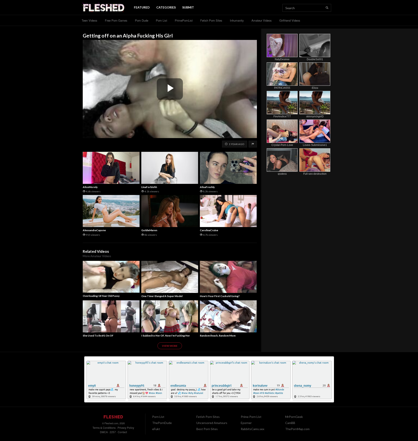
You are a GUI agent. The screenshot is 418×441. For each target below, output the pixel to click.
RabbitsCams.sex (252, 429)
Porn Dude (141, 20)
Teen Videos (89, 20)
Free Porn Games (116, 20)
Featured (142, 7)
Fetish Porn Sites (211, 20)
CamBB (290, 423)
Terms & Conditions (104, 427)
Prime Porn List (251, 417)
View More (169, 345)
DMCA (104, 432)
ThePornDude (162, 423)
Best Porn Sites (207, 429)
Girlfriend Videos (289, 20)
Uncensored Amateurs (211, 423)
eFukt (156, 429)
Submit (188, 7)
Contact (122, 432)
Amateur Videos (261, 20)
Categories (166, 7)
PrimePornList (184, 20)
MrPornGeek (294, 417)
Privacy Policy (126, 427)
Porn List (161, 20)
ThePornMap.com (297, 429)
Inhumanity (237, 20)
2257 (113, 432)
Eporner (246, 423)
